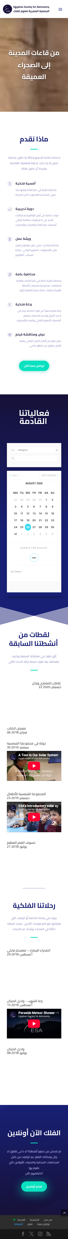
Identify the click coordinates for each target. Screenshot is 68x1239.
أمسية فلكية (25, 183)
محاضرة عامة (25, 274)
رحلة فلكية (23, 304)
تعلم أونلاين (34, 1186)
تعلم (30, 1224)
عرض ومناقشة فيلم (30, 334)
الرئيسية (34, 1219)
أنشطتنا (18, 1224)
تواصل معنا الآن (34, 365)
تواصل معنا (43, 1224)
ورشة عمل (23, 239)
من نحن (48, 1219)
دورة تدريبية (24, 209)
